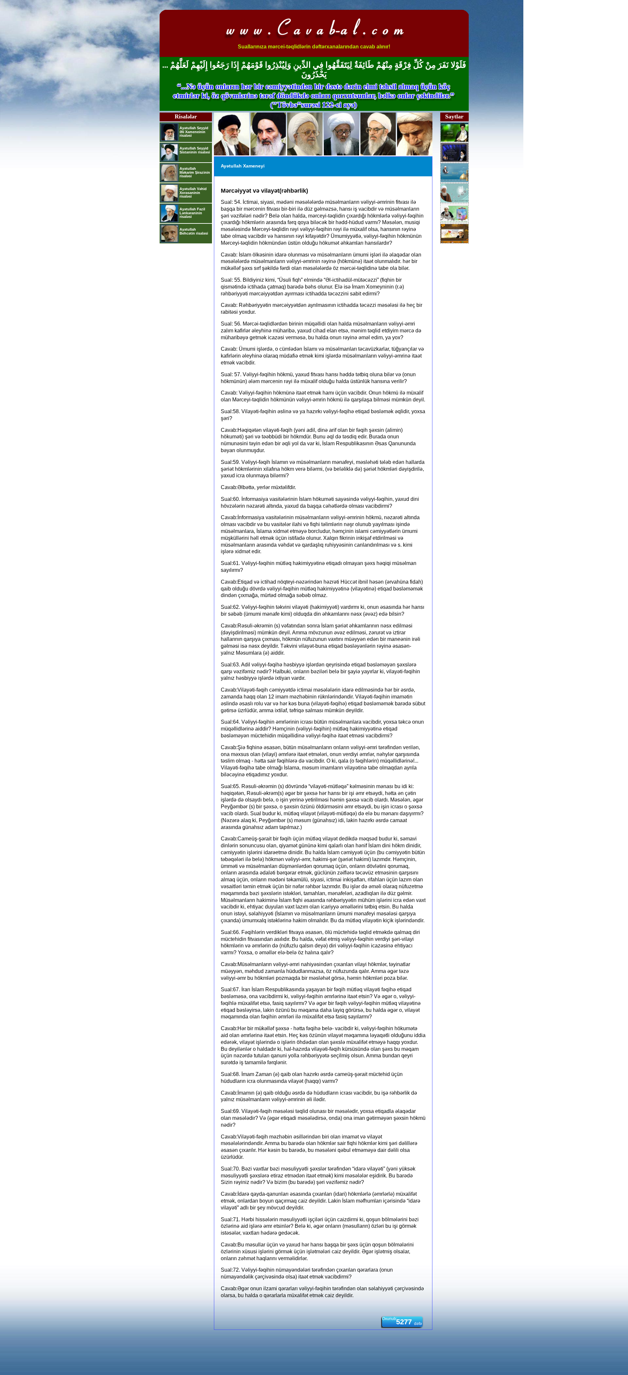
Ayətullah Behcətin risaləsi (194, 231)
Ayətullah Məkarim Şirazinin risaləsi (195, 172)
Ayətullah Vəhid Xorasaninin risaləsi (193, 192)
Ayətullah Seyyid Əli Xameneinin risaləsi (194, 131)
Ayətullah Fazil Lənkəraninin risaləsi (192, 213)
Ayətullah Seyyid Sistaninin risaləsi (195, 150)
